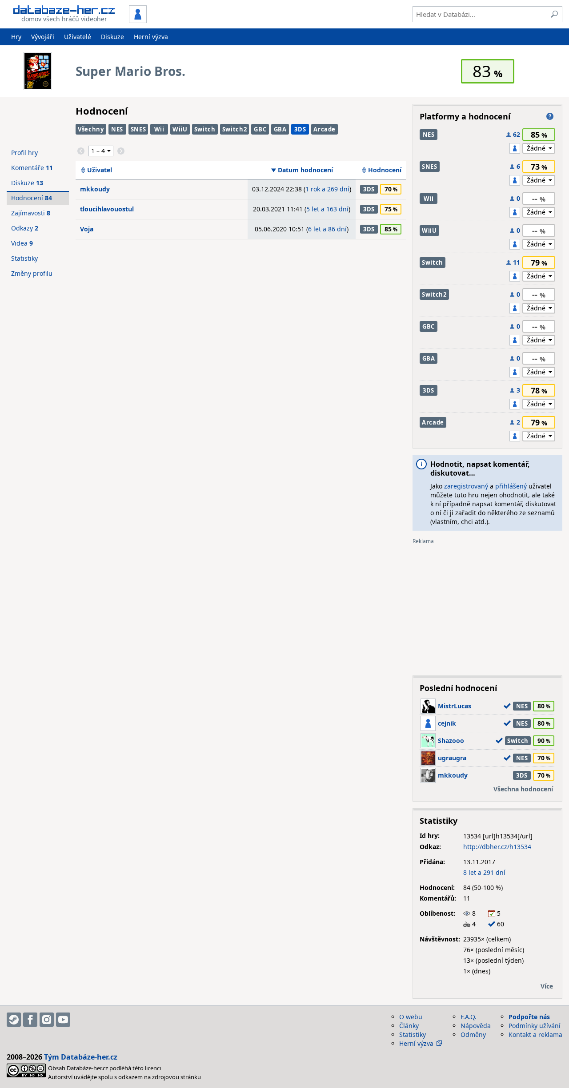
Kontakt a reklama (535, 1034)
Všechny (91, 129)
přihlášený (511, 486)
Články (409, 1025)
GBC (260, 129)
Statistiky (24, 258)
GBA (280, 129)
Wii (159, 129)
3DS (300, 129)
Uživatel (99, 170)
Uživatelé (77, 36)
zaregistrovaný (466, 486)
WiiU (180, 129)
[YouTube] (63, 1020)
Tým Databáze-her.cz (80, 1057)
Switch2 (234, 129)
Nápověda (476, 1025)
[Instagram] (47, 1020)
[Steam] (14, 1020)
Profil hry (24, 152)
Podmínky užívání (535, 1025)
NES (117, 129)
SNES (138, 129)
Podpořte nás (529, 1017)
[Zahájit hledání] (554, 14)
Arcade (324, 129)
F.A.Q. (469, 1017)
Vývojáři (42, 36)
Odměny (473, 1034)
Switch (205, 129)
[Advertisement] (487, 606)
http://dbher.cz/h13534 (497, 846)
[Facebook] (30, 1020)
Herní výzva (151, 36)
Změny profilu (31, 273)
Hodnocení (384, 170)
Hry (16, 36)
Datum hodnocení (305, 170)
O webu (410, 1017)
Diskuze (112, 36)
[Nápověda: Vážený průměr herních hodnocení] (550, 116)
